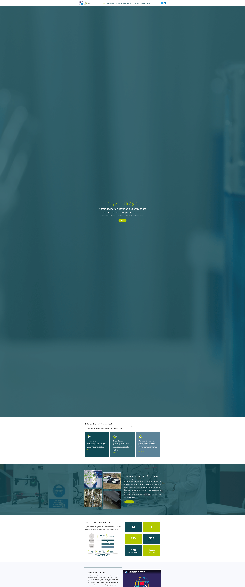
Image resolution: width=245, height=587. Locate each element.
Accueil (103, 3)
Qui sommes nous (110, 3)
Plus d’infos (90, 449)
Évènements (136, 3)
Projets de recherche (127, 3)
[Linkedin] (165, 3)
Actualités (143, 3)
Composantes (119, 3)
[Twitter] (162, 3)
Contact (148, 3)
